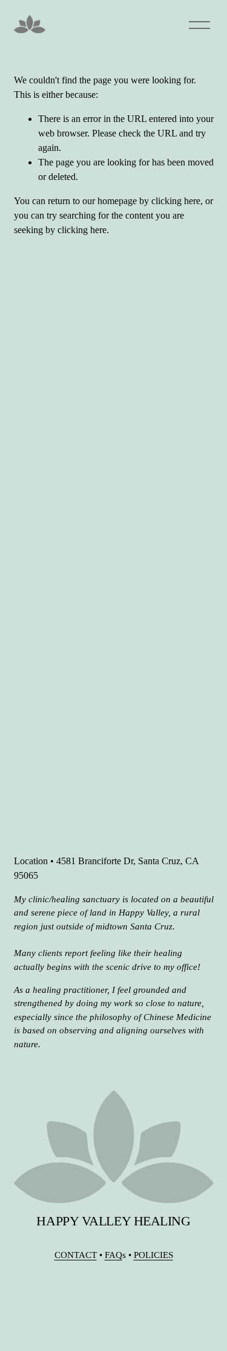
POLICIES (153, 1255)
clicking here (175, 201)
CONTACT (75, 1255)
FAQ (113, 1255)
